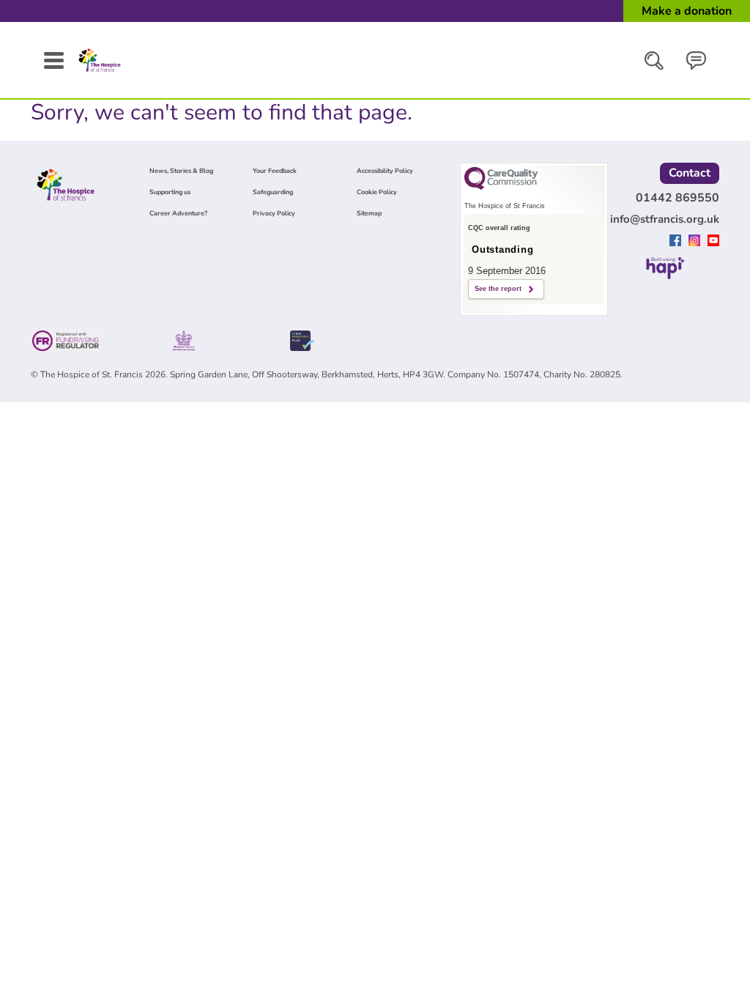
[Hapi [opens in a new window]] (665, 275)
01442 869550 (677, 198)
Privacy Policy (274, 213)
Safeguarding (273, 192)
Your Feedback (275, 170)
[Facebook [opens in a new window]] (677, 242)
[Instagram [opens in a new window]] (696, 242)
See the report (498, 288)
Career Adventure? (178, 213)
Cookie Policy (377, 192)
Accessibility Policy (385, 170)
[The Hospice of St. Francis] (99, 72)
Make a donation (687, 11)
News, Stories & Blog (181, 170)
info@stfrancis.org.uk (664, 219)
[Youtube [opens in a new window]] (713, 242)
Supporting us (169, 192)
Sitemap (369, 213)
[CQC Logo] (501, 186)
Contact (689, 173)
